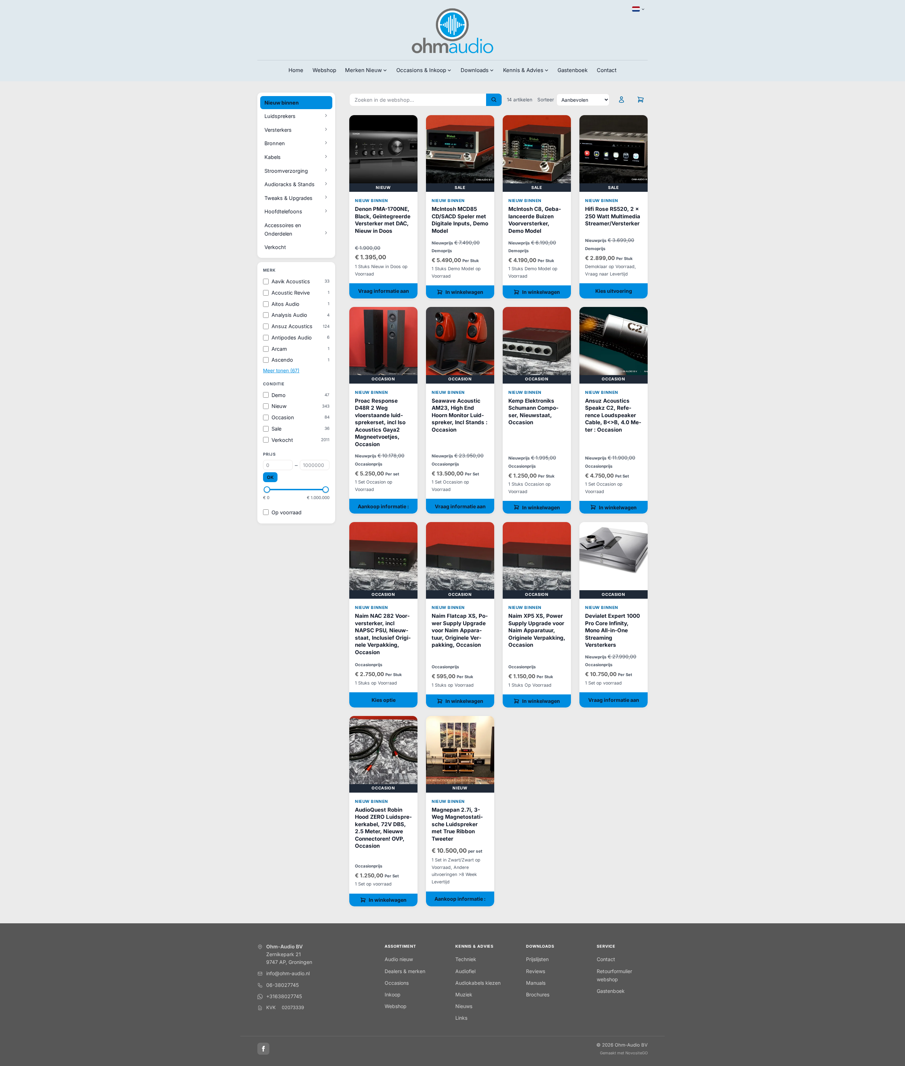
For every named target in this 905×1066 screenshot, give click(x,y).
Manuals (535, 983)
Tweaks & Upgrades (288, 198)
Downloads (540, 946)
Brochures (537, 994)
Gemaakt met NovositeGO (624, 1052)
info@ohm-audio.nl (288, 973)
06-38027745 (282, 985)
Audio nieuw (399, 959)
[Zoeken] (494, 100)
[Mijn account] (621, 100)
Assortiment (400, 946)
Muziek (463, 994)
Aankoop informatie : (383, 506)
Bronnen (274, 143)
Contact (607, 70)
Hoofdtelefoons (283, 211)
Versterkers (278, 130)
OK (270, 477)
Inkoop (393, 994)
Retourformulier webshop (614, 975)
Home (295, 70)
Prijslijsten (537, 959)
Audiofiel (465, 971)
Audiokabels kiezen (478, 983)
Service (606, 946)
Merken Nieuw (363, 70)
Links (461, 1018)
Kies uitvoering (613, 291)
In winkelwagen (464, 292)
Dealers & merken (405, 971)
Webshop (324, 70)
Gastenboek (572, 70)
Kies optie (384, 700)
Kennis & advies (474, 946)
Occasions (397, 983)
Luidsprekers (280, 116)
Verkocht (275, 247)
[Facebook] (263, 1049)
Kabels (272, 157)
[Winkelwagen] (641, 100)
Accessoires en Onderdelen (282, 229)
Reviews (535, 971)
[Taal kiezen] (638, 9)
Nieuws (463, 1006)
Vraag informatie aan (383, 291)
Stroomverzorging (286, 171)
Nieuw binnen (281, 103)
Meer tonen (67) (281, 370)
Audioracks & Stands (289, 184)
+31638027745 (284, 996)
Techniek (465, 959)
